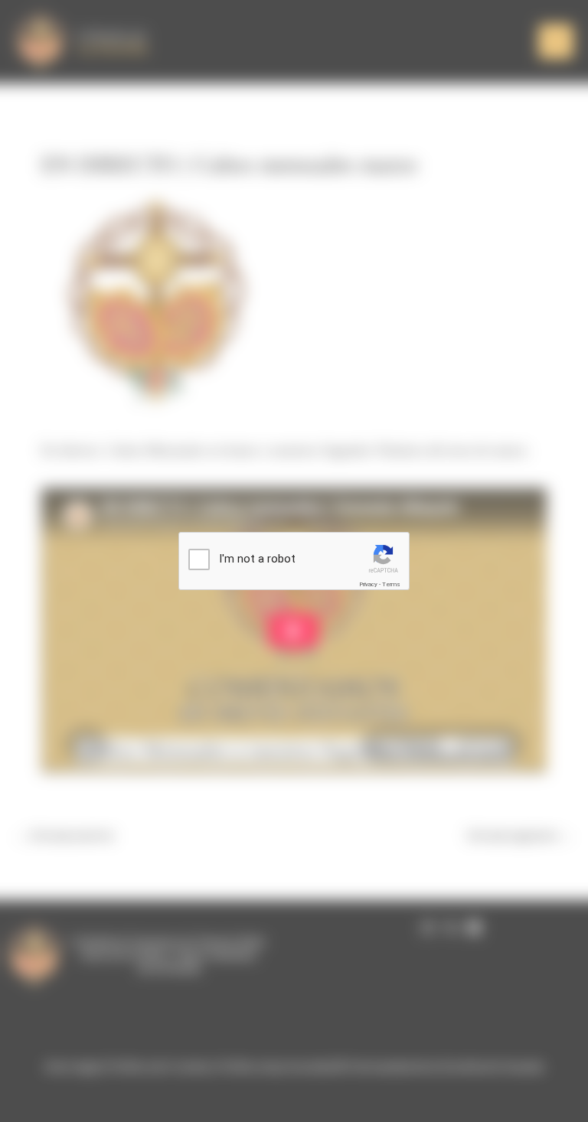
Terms (391, 584)
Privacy (368, 584)
